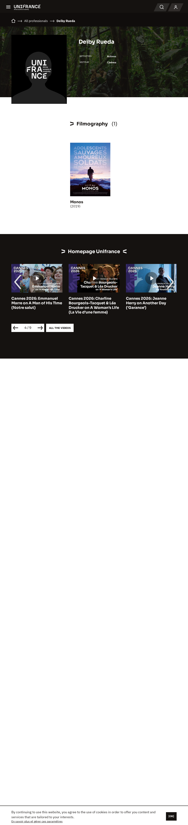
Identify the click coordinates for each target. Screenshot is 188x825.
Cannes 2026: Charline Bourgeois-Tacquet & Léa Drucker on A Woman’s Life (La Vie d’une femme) (94, 305)
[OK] (171, 816)
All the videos (60, 328)
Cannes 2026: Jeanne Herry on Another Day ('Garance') (146, 303)
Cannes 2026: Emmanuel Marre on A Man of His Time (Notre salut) (36, 303)
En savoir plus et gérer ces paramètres (37, 821)
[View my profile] (176, 7)
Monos (76, 202)
